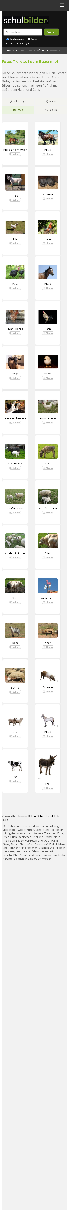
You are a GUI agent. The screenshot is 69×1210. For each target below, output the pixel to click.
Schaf (40, 816)
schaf (15, 732)
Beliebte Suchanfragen (18, 43)
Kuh (15, 777)
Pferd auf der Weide (15, 150)
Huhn (15, 239)
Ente (57, 816)
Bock (15, 642)
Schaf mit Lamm (15, 508)
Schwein (48, 687)
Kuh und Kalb (15, 463)
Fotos (33, 39)
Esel (47, 463)
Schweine (47, 194)
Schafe (15, 687)
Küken (47, 373)
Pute (15, 284)
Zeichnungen (16, 39)
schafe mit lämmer (15, 553)
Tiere (21, 50)
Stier (47, 553)
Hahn (48, 239)
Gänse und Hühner (15, 418)
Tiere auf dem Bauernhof (44, 50)
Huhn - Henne (15, 328)
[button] (15, 154)
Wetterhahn (48, 598)
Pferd (47, 150)
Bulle (5, 819)
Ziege (15, 373)
